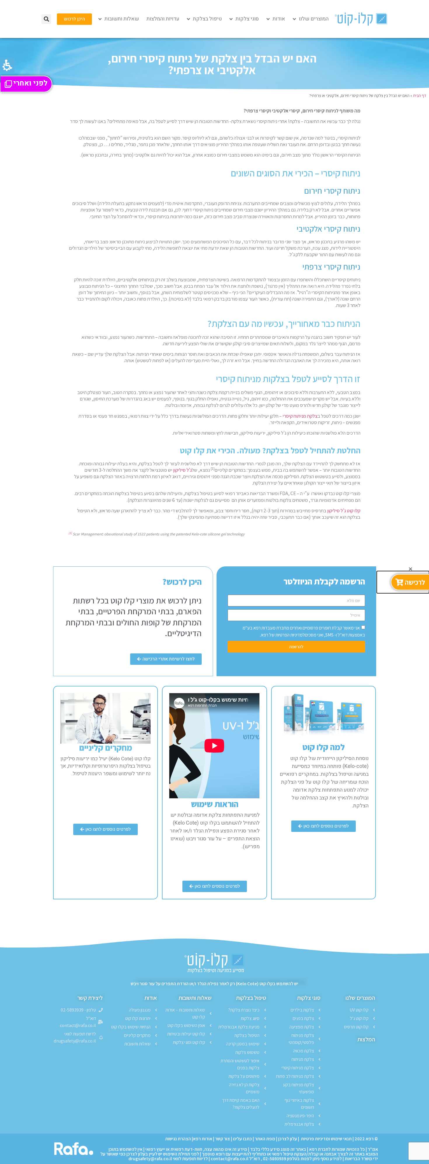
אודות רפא (202, 1139)
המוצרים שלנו (314, 19)
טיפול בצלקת (207, 19)
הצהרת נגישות (178, 1139)
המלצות (366, 1039)
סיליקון (179, 470)
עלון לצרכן (287, 1139)
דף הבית (419, 95)
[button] (46, 19)
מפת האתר (265, 1139)
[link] (74, 19)
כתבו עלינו (242, 1139)
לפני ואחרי (30, 84)
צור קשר (222, 1139)
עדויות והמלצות (163, 19)
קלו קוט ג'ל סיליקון (343, 510)
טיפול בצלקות (251, 998)
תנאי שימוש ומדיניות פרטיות (326, 1139)
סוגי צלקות (247, 19)
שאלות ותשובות (121, 19)
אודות (279, 19)
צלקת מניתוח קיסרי (300, 416)
